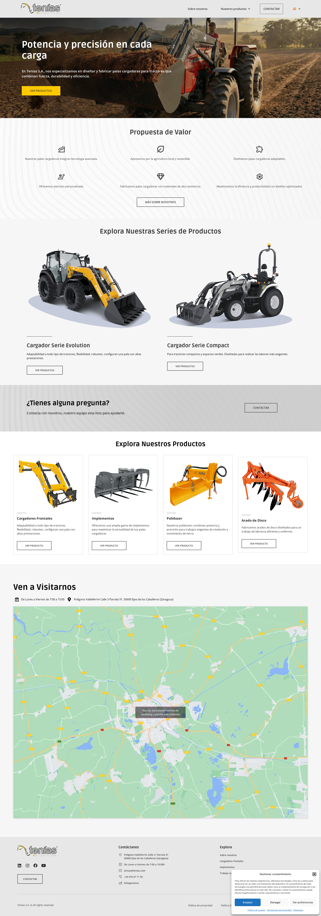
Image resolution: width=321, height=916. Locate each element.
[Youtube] (43, 866)
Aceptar (248, 902)
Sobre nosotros (197, 9)
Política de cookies (256, 910)
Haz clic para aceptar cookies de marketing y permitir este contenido (160, 712)
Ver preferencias (303, 902)
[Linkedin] (19, 866)
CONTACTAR (271, 9)
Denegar (275, 902)
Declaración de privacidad (279, 910)
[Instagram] (27, 866)
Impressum (298, 910)
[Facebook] (35, 866)
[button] (314, 874)
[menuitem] (297, 9)
